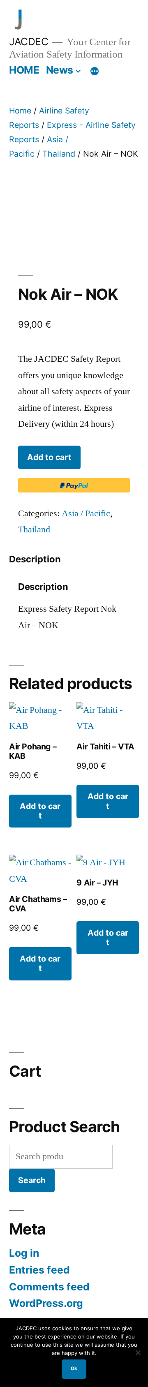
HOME (24, 70)
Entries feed (39, 1270)
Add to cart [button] (40, 811)
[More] (94, 71)
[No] (138, 1352)
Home (20, 111)
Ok (74, 1368)
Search (32, 1180)
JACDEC (28, 41)
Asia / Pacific (86, 513)
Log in (24, 1253)
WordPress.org (46, 1303)
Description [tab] (35, 559)
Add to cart (49, 457)
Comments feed (49, 1287)
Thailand (58, 154)
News (59, 70)
